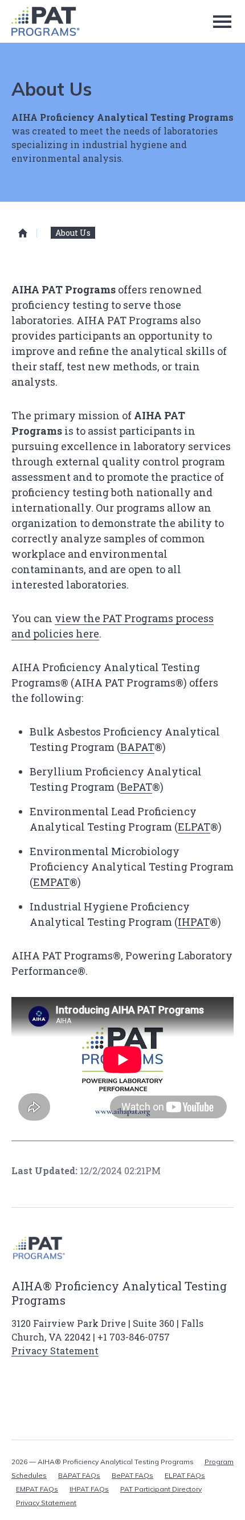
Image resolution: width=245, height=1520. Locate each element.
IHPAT (194, 922)
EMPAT (51, 882)
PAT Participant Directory (161, 1489)
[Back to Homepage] (45, 21)
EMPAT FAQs (37, 1489)
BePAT (136, 787)
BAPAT (137, 747)
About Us (73, 232)
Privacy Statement (55, 1350)
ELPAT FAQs (185, 1475)
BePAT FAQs (132, 1475)
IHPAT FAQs (89, 1489)
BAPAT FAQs (79, 1475)
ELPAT (194, 826)
